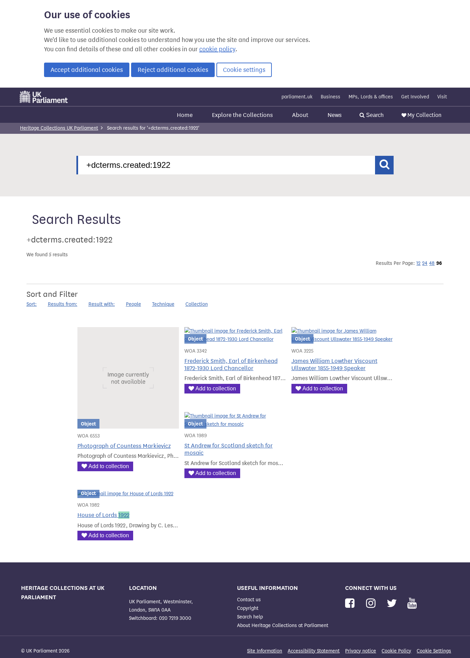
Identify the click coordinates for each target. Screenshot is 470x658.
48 (432, 263)
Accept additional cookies (87, 70)
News (335, 115)
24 (424, 263)
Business (330, 97)
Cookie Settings (434, 651)
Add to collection (108, 466)
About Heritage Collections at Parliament (282, 625)
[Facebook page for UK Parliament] (351, 603)
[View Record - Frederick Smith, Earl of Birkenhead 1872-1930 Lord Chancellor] (235, 339)
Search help (250, 617)
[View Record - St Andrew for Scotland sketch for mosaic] (235, 424)
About (300, 115)
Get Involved (415, 97)
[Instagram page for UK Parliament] (372, 603)
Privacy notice (360, 651)
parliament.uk (296, 97)
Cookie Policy (396, 651)
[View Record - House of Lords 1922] (125, 494)
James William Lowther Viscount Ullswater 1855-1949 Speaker (334, 364)
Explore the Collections (242, 115)
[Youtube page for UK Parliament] (412, 603)
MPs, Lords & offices (371, 97)
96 (439, 263)
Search (374, 115)
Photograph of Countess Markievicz (124, 446)
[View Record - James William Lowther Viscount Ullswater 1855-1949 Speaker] (342, 339)
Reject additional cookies (173, 70)
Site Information (264, 651)
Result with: (101, 304)
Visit (442, 97)
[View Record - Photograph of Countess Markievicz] (128, 424)
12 (418, 263)
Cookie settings (244, 70)
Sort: (31, 304)
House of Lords (103, 515)
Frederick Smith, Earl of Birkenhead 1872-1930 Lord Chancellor (231, 364)
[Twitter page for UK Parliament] (393, 603)
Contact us (249, 600)
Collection (196, 304)
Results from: (62, 304)
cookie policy (217, 49)
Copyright (247, 608)
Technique (163, 304)
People (133, 304)
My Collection (424, 115)
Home (185, 115)
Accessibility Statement (314, 651)
